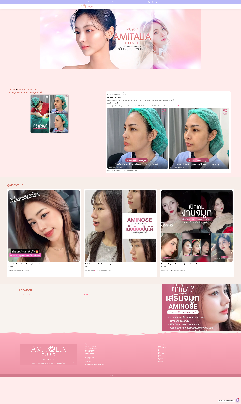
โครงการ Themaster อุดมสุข (95, 359)
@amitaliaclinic (93, 348)
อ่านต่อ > (10, 275)
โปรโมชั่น (142, 6)
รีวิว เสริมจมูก (11, 89)
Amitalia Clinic (90, 352)
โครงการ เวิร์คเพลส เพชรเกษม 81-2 (96, 364)
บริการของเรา (116, 6)
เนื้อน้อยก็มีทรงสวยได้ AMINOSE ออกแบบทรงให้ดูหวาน (99, 264)
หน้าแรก (100, 6)
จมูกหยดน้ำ (20, 89)
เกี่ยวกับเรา (107, 6)
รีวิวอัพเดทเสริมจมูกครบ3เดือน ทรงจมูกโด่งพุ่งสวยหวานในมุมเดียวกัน (179, 264)
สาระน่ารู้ (149, 6)
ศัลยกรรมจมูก (33, 89)
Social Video (133, 6)
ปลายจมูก (26, 89)
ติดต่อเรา (156, 6)
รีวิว (125, 6)
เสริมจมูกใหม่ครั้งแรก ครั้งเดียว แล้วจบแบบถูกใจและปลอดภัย (24, 264)
